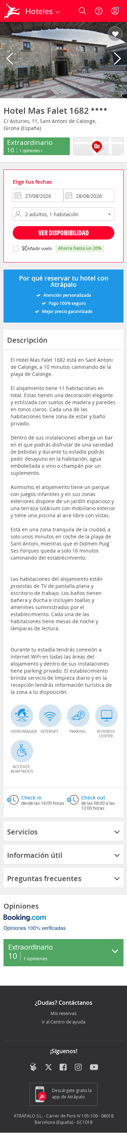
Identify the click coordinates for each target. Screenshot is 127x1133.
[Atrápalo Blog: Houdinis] (33, 1066)
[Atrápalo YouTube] (94, 1067)
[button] (115, 34)
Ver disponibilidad (63, 232)
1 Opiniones (30, 150)
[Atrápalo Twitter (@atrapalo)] (48, 1067)
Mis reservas (63, 1013)
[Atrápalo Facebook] (64, 1067)
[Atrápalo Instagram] (79, 1067)
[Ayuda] (99, 11)
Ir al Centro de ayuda (63, 1022)
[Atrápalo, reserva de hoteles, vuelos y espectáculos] (12, 11)
